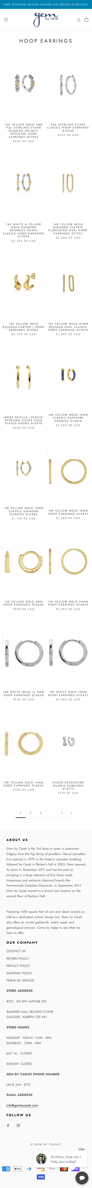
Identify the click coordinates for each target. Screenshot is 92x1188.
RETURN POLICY (17, 958)
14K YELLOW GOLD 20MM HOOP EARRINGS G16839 (68, 603)
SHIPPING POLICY (19, 973)
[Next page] (72, 813)
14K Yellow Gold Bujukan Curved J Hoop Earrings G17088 (24, 327)
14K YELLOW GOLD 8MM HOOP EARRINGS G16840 (24, 603)
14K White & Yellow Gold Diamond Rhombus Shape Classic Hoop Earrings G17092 (24, 230)
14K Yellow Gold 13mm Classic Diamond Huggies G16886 (24, 511)
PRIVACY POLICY (18, 965)
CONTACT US (15, 951)
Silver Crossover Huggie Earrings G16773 (68, 786)
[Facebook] (8, 1125)
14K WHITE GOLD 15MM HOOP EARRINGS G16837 (68, 693)
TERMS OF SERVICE (20, 980)
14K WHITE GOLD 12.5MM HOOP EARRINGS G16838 (23, 693)
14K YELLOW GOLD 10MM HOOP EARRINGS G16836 (24, 784)
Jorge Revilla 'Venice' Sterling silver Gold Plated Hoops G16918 (24, 420)
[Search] (79, 20)
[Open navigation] (6, 19)
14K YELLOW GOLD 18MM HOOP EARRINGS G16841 (68, 512)
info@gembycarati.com (22, 1105)
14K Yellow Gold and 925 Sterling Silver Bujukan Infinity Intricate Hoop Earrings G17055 (24, 131)
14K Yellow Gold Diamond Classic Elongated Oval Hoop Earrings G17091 (68, 228)
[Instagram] (18, 1125)
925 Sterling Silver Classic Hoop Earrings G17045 (68, 128)
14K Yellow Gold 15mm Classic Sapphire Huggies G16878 (68, 418)
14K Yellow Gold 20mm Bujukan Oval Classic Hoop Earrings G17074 (68, 327)
